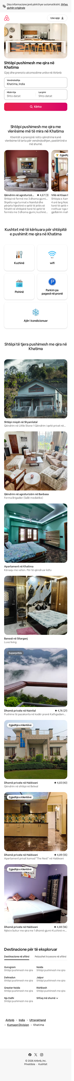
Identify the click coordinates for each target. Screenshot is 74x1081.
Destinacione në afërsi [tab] (16, 956)
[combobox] (36, 84)
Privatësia (29, 1064)
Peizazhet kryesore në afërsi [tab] (50, 956)
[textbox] (20, 96)
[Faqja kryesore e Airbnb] (6, 18)
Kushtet (42, 1064)
